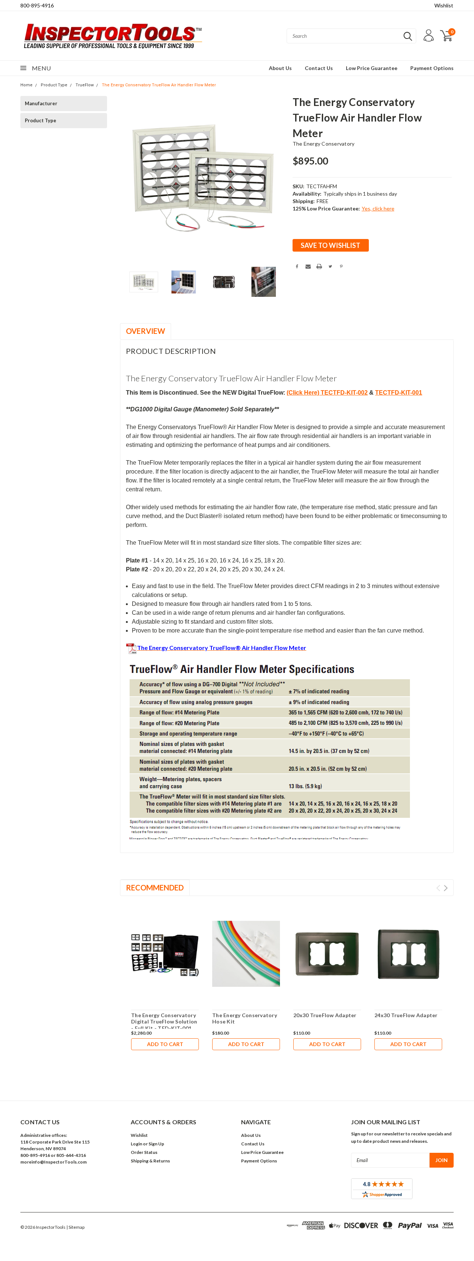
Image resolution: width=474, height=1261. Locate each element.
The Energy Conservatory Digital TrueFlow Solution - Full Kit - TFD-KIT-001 (164, 1021)
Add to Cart (165, 1044)
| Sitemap (75, 1227)
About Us (280, 68)
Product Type (54, 85)
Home (26, 85)
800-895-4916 (37, 5)
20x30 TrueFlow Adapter (325, 1015)
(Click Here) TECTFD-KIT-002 (327, 392)
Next (277, 177)
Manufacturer (41, 103)
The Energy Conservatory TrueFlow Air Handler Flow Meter (159, 85)
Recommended (155, 887)
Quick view (165, 954)
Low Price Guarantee (371, 68)
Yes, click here (378, 208)
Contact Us (319, 68)
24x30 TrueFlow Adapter (406, 1015)
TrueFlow (85, 85)
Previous (129, 177)
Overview (145, 330)
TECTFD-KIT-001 (398, 392)
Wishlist (443, 5)
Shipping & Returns (150, 1161)
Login (136, 1143)
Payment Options (432, 68)
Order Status (144, 1152)
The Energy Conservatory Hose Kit (244, 1018)
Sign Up (156, 1143)
